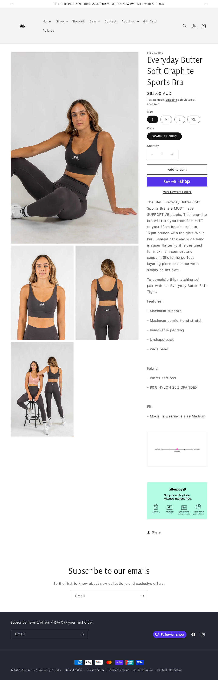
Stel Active (28, 670)
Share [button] (156, 532)
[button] (62, 21)
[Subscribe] (142, 596)
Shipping (171, 99)
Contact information (169, 669)
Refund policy (73, 669)
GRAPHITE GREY (164, 136)
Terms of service (119, 669)
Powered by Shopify (48, 670)
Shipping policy (143, 669)
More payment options (177, 191)
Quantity (153, 145)
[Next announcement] (206, 4)
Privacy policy (95, 669)
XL (194, 119)
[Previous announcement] (12, 4)
